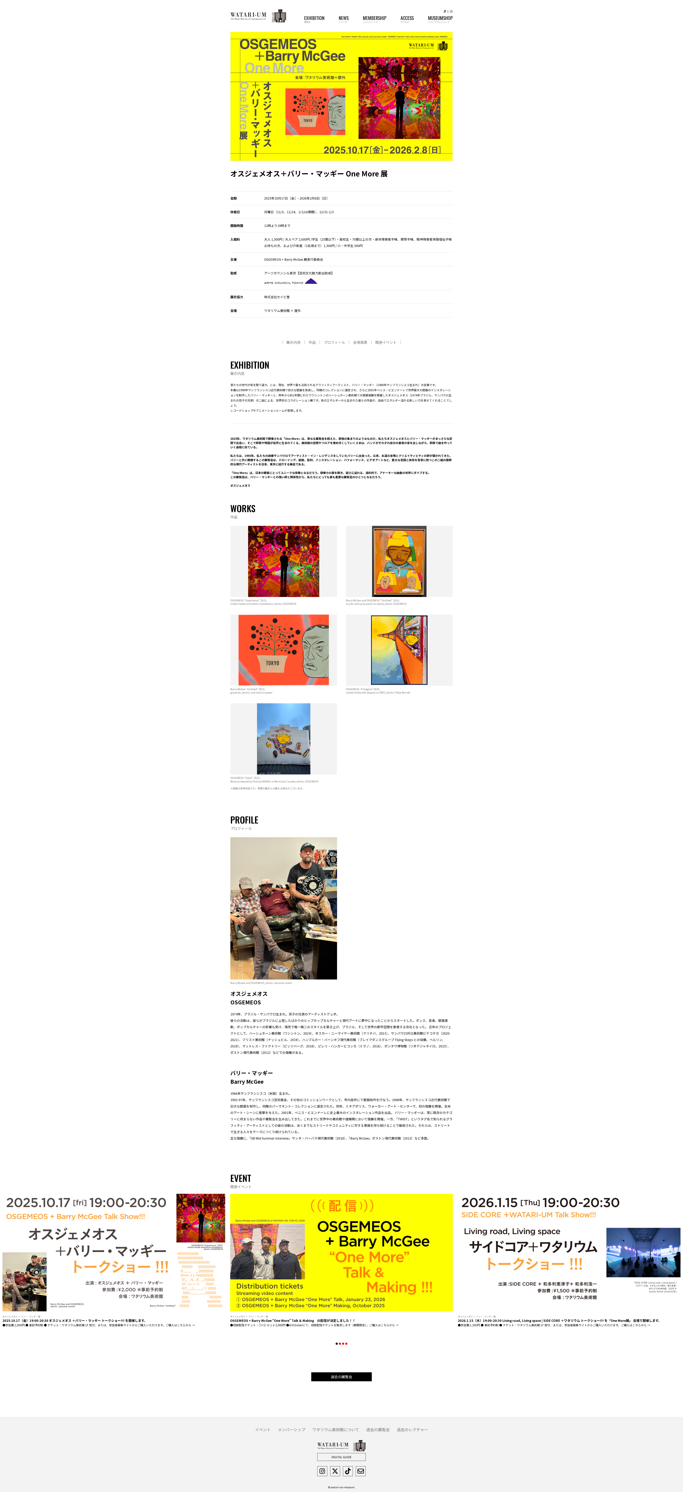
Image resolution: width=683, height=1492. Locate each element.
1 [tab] (337, 1344)
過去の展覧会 (341, 1376)
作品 (312, 342)
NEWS (344, 18)
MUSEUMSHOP (440, 18)
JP (445, 11)
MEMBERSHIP (374, 18)
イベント (263, 1429)
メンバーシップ (291, 1429)
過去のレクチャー (412, 1429)
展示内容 (293, 342)
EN (451, 11)
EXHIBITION (314, 18)
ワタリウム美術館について (335, 1429)
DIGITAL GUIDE (341, 1457)
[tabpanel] (341, 1264)
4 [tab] (346, 1344)
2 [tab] (340, 1344)
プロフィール (334, 342)
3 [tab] (343, 1344)
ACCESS (407, 18)
